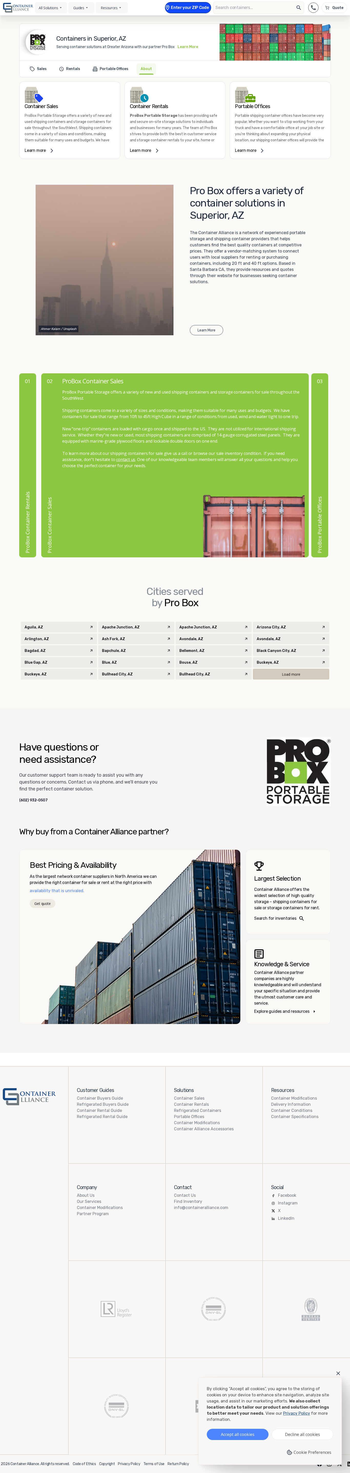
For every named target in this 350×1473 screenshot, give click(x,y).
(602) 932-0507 (33, 800)
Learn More (188, 47)
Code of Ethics (84, 1464)
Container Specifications (294, 1116)
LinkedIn (286, 1218)
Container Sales (189, 1098)
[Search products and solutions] (299, 8)
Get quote (42, 903)
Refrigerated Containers (197, 1110)
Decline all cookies (302, 1434)
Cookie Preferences (312, 1452)
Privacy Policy (129, 1464)
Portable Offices (189, 1116)
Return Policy (178, 1464)
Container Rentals (191, 1104)
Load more (291, 674)
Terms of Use (154, 1464)
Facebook (287, 1195)
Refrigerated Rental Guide (102, 1116)
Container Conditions (291, 1110)
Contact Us (185, 1195)
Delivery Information (291, 1104)
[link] (69, 120)
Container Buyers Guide (100, 1098)
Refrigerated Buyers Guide (103, 1104)
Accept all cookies (237, 1434)
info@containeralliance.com (201, 1207)
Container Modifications (197, 1122)
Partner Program (93, 1213)
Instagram (288, 1203)
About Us (86, 1195)
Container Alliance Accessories (204, 1128)
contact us (125, 459)
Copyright (107, 1464)
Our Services (89, 1201)
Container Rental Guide (99, 1110)
